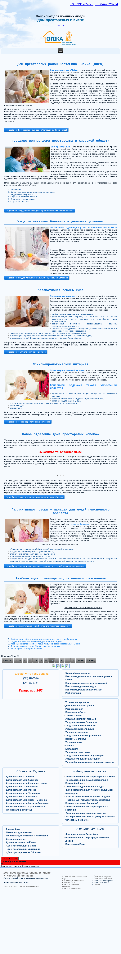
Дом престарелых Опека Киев (81, 834)
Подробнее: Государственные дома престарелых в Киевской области (39, 210)
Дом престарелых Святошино (24, 849)
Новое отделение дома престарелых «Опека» (60, 434)
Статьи (97, 884)
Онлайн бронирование (77, 673)
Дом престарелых (16, 839)
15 (30, 660)
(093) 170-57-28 (31, 678)
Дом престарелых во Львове (21, 786)
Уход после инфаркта (103, 878)
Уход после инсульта (76, 732)
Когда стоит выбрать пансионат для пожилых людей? (36, 641)
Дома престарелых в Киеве (21, 842)
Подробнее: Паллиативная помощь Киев (26, 352)
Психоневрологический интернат (60, 364)
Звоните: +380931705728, (14, 887)
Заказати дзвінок (9, 858)
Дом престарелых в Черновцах (23, 793)
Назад (18, 660)
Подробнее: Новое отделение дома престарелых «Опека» (34, 497)
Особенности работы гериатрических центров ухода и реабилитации (43, 639)
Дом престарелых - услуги (79, 705)
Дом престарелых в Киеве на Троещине (27, 803)
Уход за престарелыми (77, 752)
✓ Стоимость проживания (73, 880)
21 (62, 660)
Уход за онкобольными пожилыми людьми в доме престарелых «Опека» (45, 644)
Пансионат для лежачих (19, 832)
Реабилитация (73, 693)
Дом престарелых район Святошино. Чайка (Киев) (60, 64)
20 (57, 660)
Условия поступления (77, 702)
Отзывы (69, 745)
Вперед (80, 660)
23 (73, 660)
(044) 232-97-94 (31, 682)
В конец (91, 660)
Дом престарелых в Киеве (20, 776)
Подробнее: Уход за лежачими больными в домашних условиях (37, 278)
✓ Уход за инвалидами (71, 888)
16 (35, 660)
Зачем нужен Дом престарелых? (26, 648)
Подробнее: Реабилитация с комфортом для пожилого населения (38, 626)
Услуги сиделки (73, 742)
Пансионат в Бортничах (19, 809)
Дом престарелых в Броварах (22, 796)
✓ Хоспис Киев (68, 882)
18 (46, 660)
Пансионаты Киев (75, 844)
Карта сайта (71, 749)
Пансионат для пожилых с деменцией (86, 683)
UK (63, 25)
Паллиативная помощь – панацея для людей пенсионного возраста (60, 511)
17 (41, 660)
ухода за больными (80, 524)
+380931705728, (82, 4)
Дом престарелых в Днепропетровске (26, 783)
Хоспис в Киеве (73, 715)
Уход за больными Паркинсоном (83, 735)
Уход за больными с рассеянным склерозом (89, 762)
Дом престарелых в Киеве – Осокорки (26, 800)
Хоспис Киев (13, 829)
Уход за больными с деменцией (82, 758)
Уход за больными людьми (80, 725)
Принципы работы (75, 712)
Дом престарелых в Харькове (22, 780)
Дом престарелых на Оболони (24, 852)
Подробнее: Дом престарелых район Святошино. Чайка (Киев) (36, 130)
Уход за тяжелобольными (79, 729)
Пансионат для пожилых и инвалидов (27, 835)
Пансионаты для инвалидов (80, 686)
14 (25, 660)
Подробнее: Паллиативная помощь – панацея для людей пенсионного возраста (45, 566)
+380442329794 (106, 4)
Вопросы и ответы (75, 738)
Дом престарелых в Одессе (21, 790)
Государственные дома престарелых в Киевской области (60, 141)
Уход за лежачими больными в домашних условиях (60, 221)
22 (67, 660)
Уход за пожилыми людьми (80, 719)
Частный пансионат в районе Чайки (25, 806)
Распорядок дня (74, 709)
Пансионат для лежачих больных (83, 689)
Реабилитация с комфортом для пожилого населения (60, 578)
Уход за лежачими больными (81, 722)
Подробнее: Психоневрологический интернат (28, 422)
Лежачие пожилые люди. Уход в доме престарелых (35, 646)
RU (58, 25)
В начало (7, 660)
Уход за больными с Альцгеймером (84, 755)
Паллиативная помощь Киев (60, 290)
